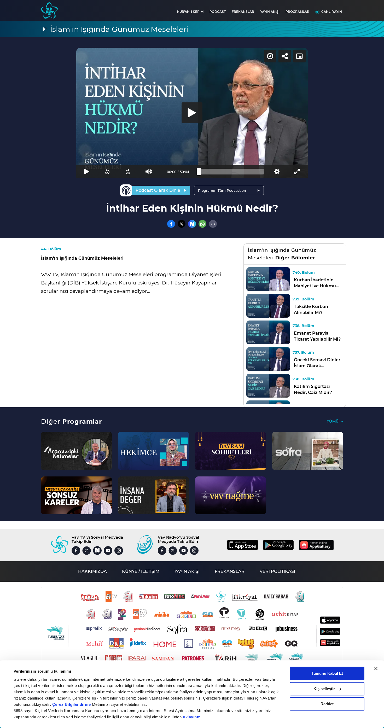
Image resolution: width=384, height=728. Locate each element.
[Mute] (148, 171)
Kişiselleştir (324, 688)
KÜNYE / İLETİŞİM (140, 571)
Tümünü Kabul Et (327, 673)
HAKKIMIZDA (92, 571)
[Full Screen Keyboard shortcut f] (297, 171)
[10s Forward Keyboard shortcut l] (128, 171)
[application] (192, 113)
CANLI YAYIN (331, 12)
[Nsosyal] (192, 224)
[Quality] (276, 171)
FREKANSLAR (243, 12)
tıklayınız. (192, 717)
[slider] (231, 171)
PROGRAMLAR (297, 12)
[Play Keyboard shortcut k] (86, 171)
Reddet (327, 704)
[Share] (284, 56)
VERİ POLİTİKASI (277, 571)
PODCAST (218, 12)
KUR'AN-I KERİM (190, 12)
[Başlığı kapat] (376, 668)
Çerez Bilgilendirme (72, 704)
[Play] (192, 112)
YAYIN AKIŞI (270, 12)
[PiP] (299, 56)
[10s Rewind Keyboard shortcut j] (107, 171)
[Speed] (270, 56)
